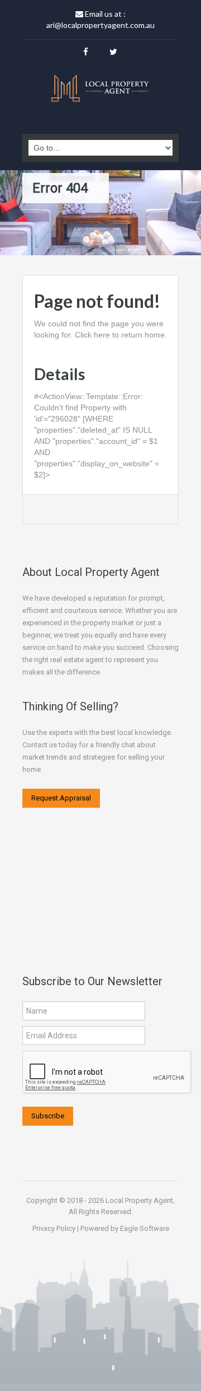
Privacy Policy (53, 1228)
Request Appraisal (61, 798)
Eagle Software (144, 1228)
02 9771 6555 (108, 118)
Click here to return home (120, 334)
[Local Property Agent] (100, 89)
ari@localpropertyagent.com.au (100, 25)
